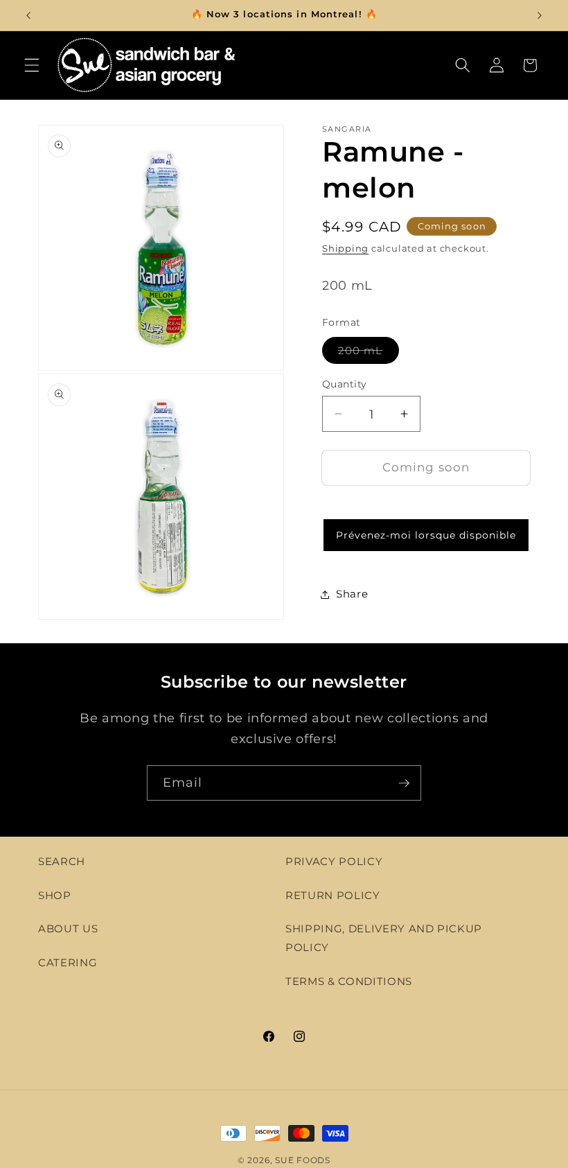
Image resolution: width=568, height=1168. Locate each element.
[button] (31, 65)
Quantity (344, 384)
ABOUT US (68, 928)
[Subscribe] (403, 783)
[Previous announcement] (28, 15)
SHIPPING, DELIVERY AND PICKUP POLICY (383, 938)
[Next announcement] (539, 15)
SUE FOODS (302, 1160)
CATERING (67, 962)
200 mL (368, 353)
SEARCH (61, 861)
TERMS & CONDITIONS (348, 981)
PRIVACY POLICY (333, 861)
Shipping (345, 248)
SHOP (54, 895)
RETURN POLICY (332, 895)
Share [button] (352, 593)
